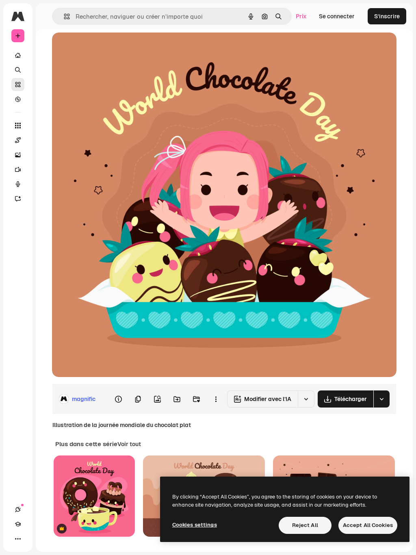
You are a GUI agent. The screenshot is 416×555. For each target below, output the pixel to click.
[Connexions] (17, 509)
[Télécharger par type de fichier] (381, 399)
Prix (301, 16)
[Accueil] (17, 55)
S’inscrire (387, 16)
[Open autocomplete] (63, 16)
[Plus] (17, 538)
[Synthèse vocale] (17, 184)
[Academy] (17, 524)
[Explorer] (17, 99)
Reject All (305, 525)
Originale (106, 48)
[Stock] (17, 84)
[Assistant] (17, 198)
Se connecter (337, 16)
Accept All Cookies (368, 525)
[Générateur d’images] (17, 154)
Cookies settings (194, 524)
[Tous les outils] (17, 125)
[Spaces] (17, 140)
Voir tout (129, 444)
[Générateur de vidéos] (17, 169)
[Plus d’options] (216, 399)
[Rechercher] (17, 69)
